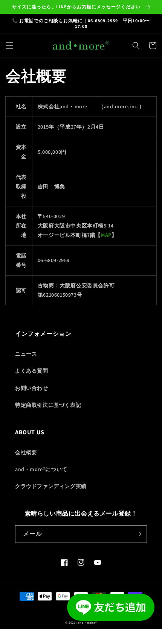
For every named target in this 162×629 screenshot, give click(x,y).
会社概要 (26, 452)
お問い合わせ (31, 388)
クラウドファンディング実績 (51, 486)
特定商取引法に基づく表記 (48, 405)
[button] (9, 45)
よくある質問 (31, 370)
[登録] (138, 534)
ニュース (26, 353)
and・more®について (41, 469)
